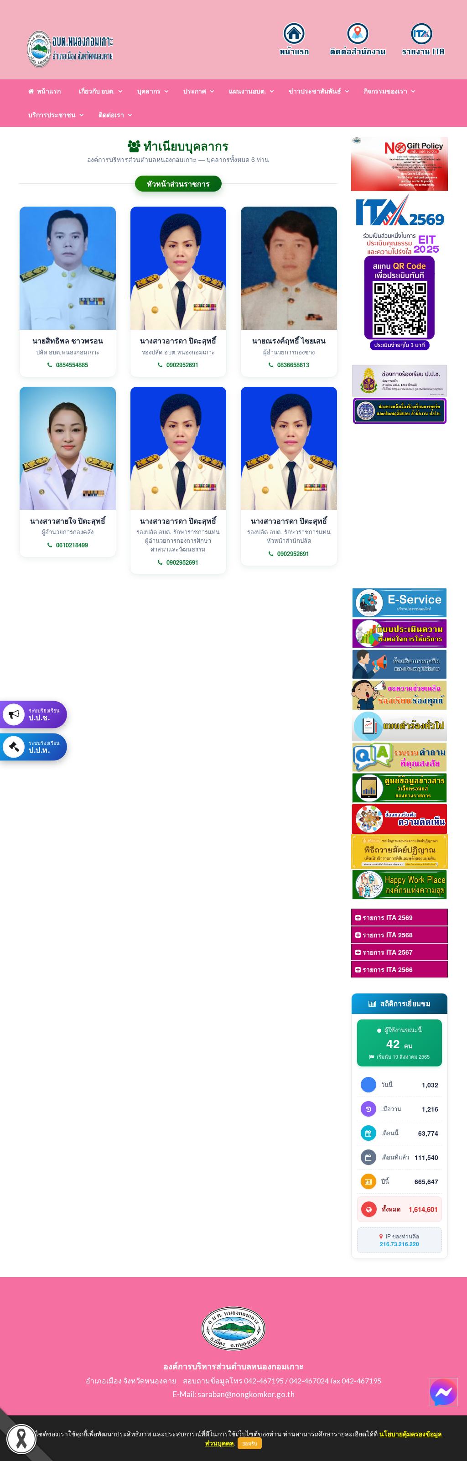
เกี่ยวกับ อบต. (96, 91)
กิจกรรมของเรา (385, 91)
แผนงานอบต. (247, 91)
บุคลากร (149, 91)
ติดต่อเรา (111, 115)
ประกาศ (194, 91)
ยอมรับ (249, 1443)
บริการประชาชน (52, 115)
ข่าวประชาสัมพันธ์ (315, 91)
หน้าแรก (47, 91)
